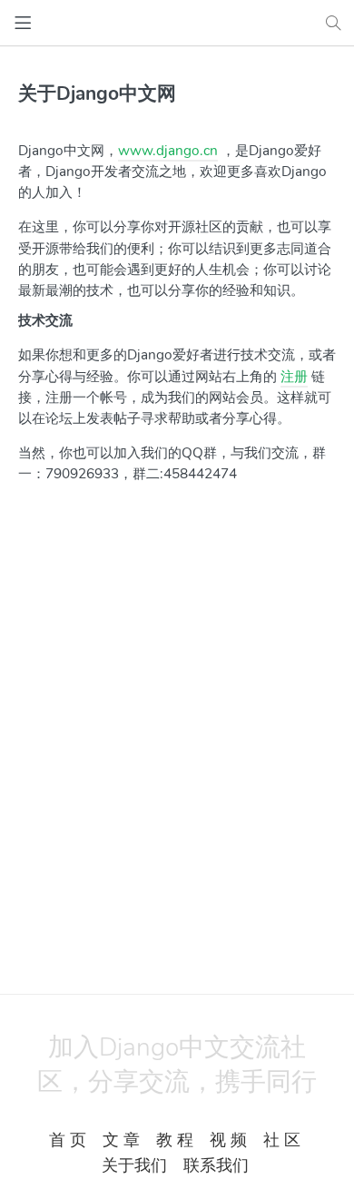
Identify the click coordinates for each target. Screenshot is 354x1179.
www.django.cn (168, 150)
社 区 (281, 1140)
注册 (294, 376)
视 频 (228, 1140)
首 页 (67, 1140)
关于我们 (134, 1165)
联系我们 (216, 1165)
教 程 (174, 1140)
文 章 (121, 1140)
